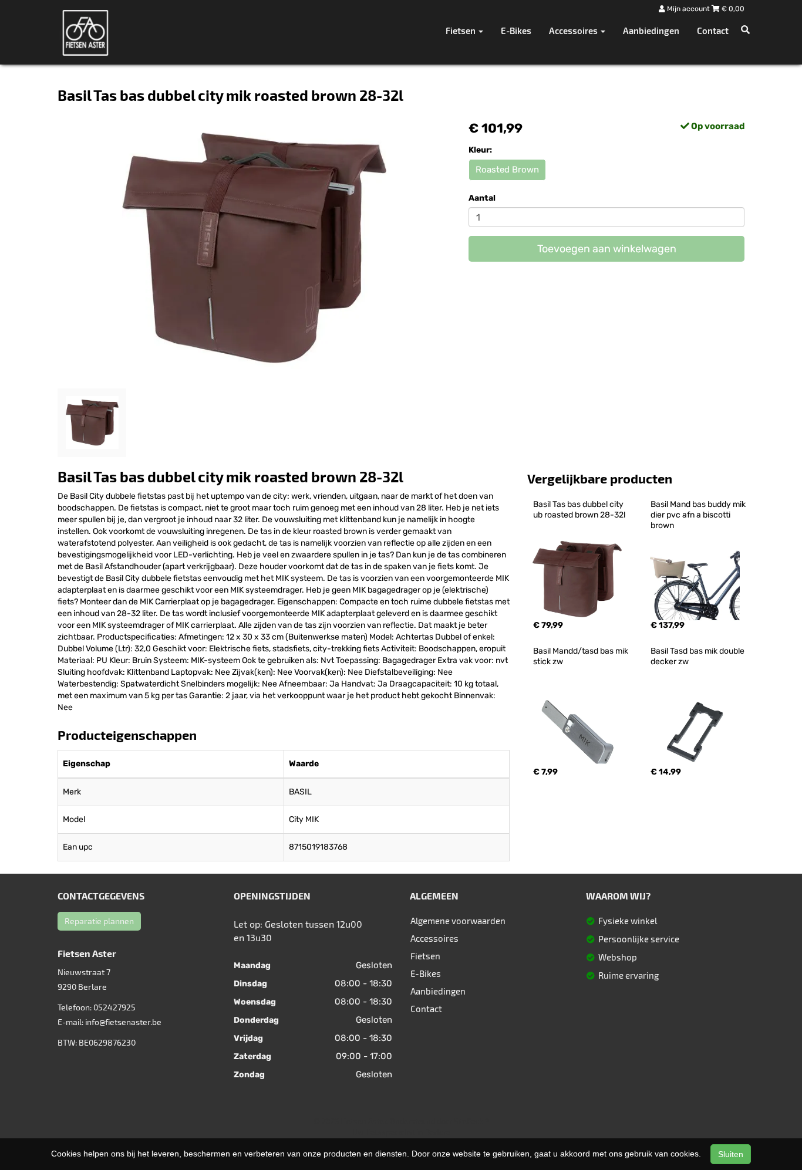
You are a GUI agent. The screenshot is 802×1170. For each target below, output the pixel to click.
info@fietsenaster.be (123, 1022)
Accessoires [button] (574, 30)
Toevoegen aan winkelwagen (606, 248)
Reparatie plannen (99, 921)
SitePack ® (471, 1121)
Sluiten (730, 1154)
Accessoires (434, 938)
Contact (713, 30)
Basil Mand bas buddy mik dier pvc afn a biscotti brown (699, 514)
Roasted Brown (507, 169)
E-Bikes (516, 30)
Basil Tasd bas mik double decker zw (698, 656)
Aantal (482, 198)
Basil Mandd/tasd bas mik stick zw (581, 656)
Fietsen (425, 956)
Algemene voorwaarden (458, 920)
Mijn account (688, 9)
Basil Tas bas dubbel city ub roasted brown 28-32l (579, 509)
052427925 (114, 1007)
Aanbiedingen (651, 30)
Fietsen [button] (461, 30)
